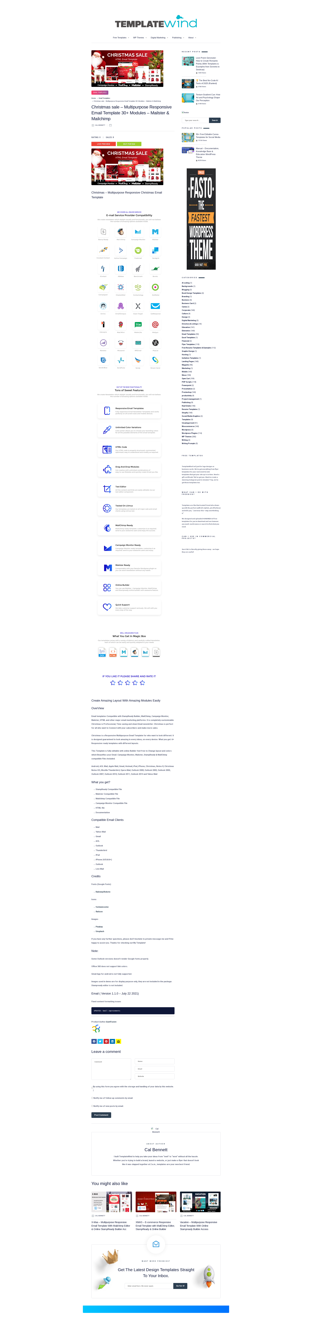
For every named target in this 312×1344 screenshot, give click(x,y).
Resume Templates (189, 409)
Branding (185, 297)
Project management (190, 399)
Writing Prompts (188, 443)
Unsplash (100, 931)
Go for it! (180, 1286)
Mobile (184, 372)
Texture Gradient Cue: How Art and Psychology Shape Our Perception (208, 98)
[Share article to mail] (118, 1041)
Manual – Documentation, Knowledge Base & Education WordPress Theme (207, 152)
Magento (185, 365)
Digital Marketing (158, 38)
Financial (185, 341)
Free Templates (119, 38)
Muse (184, 375)
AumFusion (111, 1022)
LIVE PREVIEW (103, 144)
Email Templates (100, 92)
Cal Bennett (100, 125)
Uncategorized (188, 423)
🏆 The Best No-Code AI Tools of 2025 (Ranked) (207, 81)
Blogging (185, 290)
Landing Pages (188, 361)
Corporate (186, 310)
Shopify (185, 413)
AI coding (186, 283)
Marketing (186, 368)
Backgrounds (187, 286)
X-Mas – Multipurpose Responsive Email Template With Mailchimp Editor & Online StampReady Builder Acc (110, 1226)
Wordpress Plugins (189, 433)
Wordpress (186, 430)
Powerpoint (186, 385)
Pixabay (99, 927)
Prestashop (186, 392)
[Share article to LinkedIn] (112, 1041)
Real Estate (186, 406)
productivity (187, 396)
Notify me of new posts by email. (108, 1106)
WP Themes (138, 38)
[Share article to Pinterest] (106, 1041)
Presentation (187, 389)
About (190, 38)
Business (185, 300)
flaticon (99, 911)
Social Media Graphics (191, 416)
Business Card (188, 303)
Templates (186, 420)
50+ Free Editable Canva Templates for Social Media (208, 135)
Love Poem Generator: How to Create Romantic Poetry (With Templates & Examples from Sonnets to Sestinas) (207, 64)
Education (186, 327)
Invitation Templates (190, 358)
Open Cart (186, 379)
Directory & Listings (190, 324)
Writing (185, 440)
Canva (184, 307)
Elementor (186, 331)
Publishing (176, 38)
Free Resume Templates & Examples (196, 348)
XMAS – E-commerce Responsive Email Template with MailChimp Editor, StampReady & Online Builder (155, 1226)
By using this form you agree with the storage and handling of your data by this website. (133, 1088)
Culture (185, 314)
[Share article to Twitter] (100, 1041)
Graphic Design (188, 351)
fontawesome (102, 907)
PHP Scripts (187, 382)
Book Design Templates (191, 293)
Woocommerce (188, 426)
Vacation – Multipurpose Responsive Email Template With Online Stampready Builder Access (198, 1226)
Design (185, 317)
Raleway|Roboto (103, 892)
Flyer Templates (188, 344)
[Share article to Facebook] (94, 1041)
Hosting (185, 355)
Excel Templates (188, 338)
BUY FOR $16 (129, 144)
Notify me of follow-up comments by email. (113, 1098)
